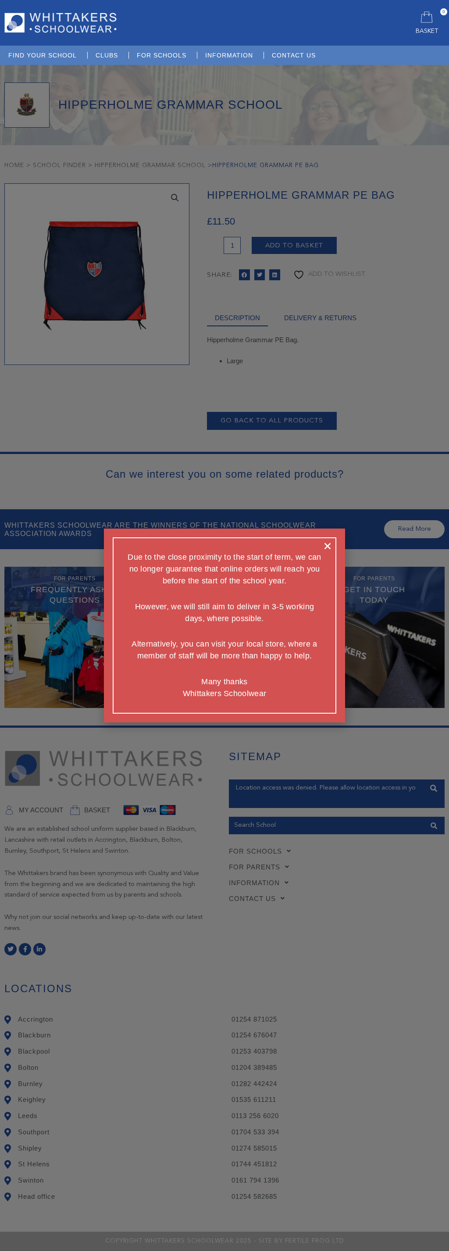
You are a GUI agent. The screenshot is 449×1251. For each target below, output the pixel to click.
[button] (327, 546)
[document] (224, 625)
